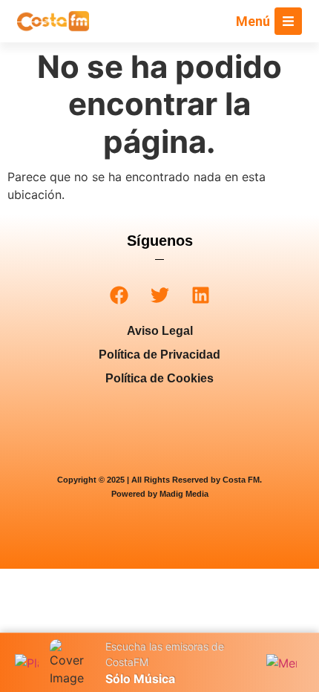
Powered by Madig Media (159, 493)
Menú (253, 21)
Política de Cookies (159, 378)
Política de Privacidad (159, 354)
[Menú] (288, 21)
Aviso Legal (160, 330)
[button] (119, 295)
